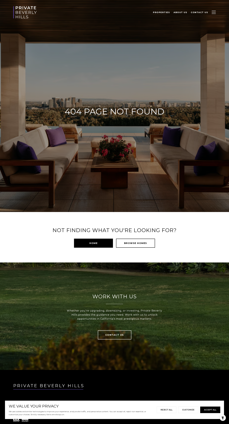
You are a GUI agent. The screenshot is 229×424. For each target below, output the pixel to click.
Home (93, 243)
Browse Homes (135, 243)
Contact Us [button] (114, 334)
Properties (161, 12)
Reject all (166, 410)
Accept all (210, 410)
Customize (188, 410)
